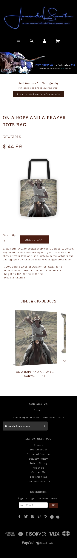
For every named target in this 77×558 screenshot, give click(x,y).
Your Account (38, 450)
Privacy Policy (38, 459)
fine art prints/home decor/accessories (38, 94)
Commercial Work (38, 481)
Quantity (9, 235)
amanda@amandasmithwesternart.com (38, 417)
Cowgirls (12, 137)
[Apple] (58, 517)
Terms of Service (38, 454)
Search (38, 445)
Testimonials (38, 477)
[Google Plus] (46, 516)
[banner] (38, 18)
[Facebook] (19, 516)
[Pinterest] (39, 516)
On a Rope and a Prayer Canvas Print (35, 373)
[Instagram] (33, 516)
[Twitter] (26, 516)
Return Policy (38, 463)
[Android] (52, 517)
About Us (38, 468)
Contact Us (38, 472)
